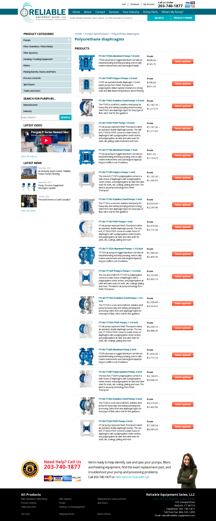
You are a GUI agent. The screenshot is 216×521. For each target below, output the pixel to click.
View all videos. (29, 156)
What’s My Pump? (172, 12)
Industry (27, 111)
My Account (148, 4)
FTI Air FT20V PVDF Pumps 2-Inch (115, 421)
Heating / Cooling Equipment (38, 59)
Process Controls (32, 78)
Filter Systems (30, 52)
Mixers (26, 65)
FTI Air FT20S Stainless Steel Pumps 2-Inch (120, 398)
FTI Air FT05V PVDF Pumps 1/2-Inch (116, 122)
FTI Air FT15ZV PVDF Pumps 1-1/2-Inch (118, 322)
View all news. (28, 210)
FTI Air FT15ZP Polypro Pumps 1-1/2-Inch (120, 270)
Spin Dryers (29, 84)
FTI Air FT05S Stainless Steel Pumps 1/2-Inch (121, 100)
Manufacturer (30, 104)
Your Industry (131, 12)
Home (76, 12)
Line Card (25, 514)
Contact (100, 12)
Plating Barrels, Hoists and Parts (39, 71)
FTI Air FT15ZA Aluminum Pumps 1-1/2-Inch (121, 248)
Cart (124, 4)
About (87, 12)
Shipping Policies (66, 514)
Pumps (26, 40)
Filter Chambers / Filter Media (38, 46)
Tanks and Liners (31, 90)
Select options (183, 61)
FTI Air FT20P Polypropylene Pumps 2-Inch (120, 371)
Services (114, 12)
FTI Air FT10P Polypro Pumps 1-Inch (117, 172)
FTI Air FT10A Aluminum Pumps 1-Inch (118, 149)
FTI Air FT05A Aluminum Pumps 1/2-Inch (119, 55)
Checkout (134, 4)
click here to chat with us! (132, 477)
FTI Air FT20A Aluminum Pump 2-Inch (117, 349)
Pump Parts (150, 12)
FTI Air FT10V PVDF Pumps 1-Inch (115, 221)
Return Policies (104, 514)
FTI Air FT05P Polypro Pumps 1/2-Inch (118, 78)
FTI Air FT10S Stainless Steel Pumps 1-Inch (120, 199)
